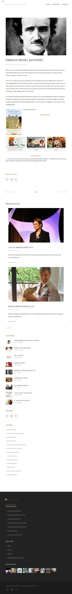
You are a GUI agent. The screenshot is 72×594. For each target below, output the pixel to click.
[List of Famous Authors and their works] (53, 570)
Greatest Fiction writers (22, 348)
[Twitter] (11, 179)
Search (65, 4)
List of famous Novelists (20, 247)
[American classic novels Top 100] (31, 570)
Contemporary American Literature (16, 445)
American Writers (11, 437)
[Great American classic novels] (42, 570)
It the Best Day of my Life (22, 400)
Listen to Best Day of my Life (23, 393)
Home (48, 4)
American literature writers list (25, 370)
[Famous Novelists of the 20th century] (19, 570)
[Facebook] (7, 179)
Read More (12, 262)
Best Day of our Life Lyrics (14, 535)
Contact (9, 550)
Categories (56, 4)
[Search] (64, 328)
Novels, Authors (19, 363)
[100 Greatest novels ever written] (36, 570)
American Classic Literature (14, 448)
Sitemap (9, 554)
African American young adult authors (26, 340)
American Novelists (12, 475)
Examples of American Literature (16, 515)
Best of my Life (19, 355)
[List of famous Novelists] (36, 225)
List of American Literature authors (17, 523)
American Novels (11, 430)
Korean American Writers (14, 511)
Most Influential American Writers (16, 527)
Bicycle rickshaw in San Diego (15, 558)
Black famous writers (21, 385)
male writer (13, 83)
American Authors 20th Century (15, 433)
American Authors (12, 463)
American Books (11, 441)
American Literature (12, 460)
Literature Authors (12, 456)
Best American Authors (13, 452)
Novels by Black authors (14, 519)
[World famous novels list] (36, 284)
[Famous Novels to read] (25, 570)
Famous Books (23, 64)
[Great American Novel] (15, 3)
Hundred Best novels (21, 378)
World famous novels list (21, 306)
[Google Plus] (16, 179)
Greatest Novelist (12, 531)
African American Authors (14, 471)
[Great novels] (48, 570)
